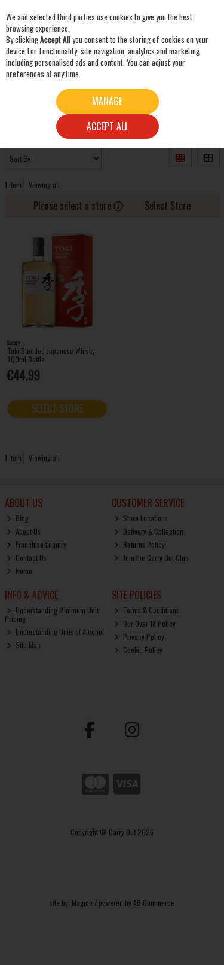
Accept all (107, 126)
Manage (107, 101)
